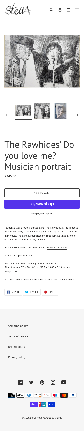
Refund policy (16, 347)
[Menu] (77, 9)
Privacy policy (16, 357)
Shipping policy (18, 326)
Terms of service (18, 336)
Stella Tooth (36, 417)
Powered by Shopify (52, 417)
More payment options (42, 213)
